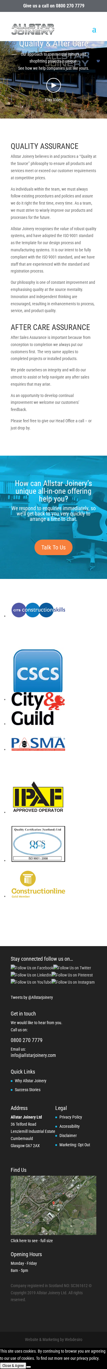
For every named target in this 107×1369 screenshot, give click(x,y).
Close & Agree (13, 1365)
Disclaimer (68, 1135)
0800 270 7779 (70, 6)
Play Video (53, 99)
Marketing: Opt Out (74, 1144)
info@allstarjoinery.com (33, 1055)
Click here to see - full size (32, 1240)
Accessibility (69, 1126)
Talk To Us (53, 547)
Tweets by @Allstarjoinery (32, 997)
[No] (28, 1367)
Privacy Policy (70, 1117)
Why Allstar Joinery (30, 1080)
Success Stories (27, 1089)
